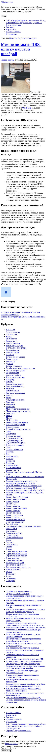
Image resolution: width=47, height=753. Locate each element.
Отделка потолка (13, 436)
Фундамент (11, 578)
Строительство (12, 558)
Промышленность (13, 468)
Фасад (8, 576)
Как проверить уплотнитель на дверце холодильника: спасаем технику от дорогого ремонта (25, 650)
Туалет (9, 572)
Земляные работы (13, 375)
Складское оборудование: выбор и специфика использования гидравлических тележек (25, 685)
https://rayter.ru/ (11, 744)
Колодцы (10, 388)
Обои (8, 431)
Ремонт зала (11, 504)
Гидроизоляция (12, 352)
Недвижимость (12, 427)
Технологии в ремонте (15, 565)
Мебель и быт (12, 420)
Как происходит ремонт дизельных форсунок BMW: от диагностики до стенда (25, 610)
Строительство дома (14, 560)
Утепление (10, 574)
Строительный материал (16, 553)
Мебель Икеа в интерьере (17, 422)
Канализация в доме (14, 384)
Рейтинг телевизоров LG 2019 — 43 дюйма (24, 492)
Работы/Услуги (12, 470)
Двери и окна (12, 359)
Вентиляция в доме (14, 345)
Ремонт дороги (12, 501)
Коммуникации (12, 391)
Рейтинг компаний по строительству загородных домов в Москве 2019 (21, 482)
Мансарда (10, 413)
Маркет (9, 416)
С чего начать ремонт (15, 522)
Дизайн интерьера (14, 366)
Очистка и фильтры (14, 449)
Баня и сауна (11, 339)
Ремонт (9, 495)
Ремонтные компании (15, 520)
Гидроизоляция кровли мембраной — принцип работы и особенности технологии (25, 624)
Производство (12, 465)
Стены (9, 547)
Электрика (10, 581)
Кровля (9, 395)
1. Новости (10, 330)
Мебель (9, 418)
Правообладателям (14, 719)
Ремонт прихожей (13, 513)
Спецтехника (11, 544)
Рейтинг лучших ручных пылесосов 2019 (23, 486)
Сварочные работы (14, 533)
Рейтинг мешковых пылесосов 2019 (21, 488)
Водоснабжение (13, 350)
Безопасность (11, 341)
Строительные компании (16, 551)
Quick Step (26, 108)
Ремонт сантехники (14, 515)
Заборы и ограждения (15, 370)
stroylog (8, 60)
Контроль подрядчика (15, 393)
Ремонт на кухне (13, 510)
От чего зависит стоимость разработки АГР (24, 659)
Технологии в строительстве (18, 567)
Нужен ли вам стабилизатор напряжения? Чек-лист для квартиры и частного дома (24, 662)
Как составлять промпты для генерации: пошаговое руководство (23, 689)
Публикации (11, 34)
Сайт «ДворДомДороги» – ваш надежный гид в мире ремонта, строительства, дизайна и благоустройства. (25, 22)
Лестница (10, 402)
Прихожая (10, 461)
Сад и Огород (12, 524)
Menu (4, 16)
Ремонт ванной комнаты (16, 499)
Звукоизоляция (12, 373)
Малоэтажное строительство (18, 411)
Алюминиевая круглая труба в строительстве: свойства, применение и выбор (25, 667)
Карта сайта (11, 29)
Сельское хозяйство (14, 538)
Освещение (11, 434)
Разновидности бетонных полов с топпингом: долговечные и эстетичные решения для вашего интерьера (25, 629)
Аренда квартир (13, 332)
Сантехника (11, 531)
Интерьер (10, 379)
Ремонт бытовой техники (17, 497)
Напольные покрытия (15, 425)
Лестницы (10, 404)
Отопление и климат (15, 445)
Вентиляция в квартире (16, 348)
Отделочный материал (27, 38)
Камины (9, 382)
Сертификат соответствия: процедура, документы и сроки (22, 671)
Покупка (10, 452)
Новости (13, 38)
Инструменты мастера (15, 377)
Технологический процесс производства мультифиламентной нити (23, 640)
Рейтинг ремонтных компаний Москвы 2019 (25, 490)
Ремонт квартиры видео (16, 508)
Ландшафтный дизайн (15, 400)
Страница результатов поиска (18, 731)
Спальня (9, 542)
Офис (8, 447)
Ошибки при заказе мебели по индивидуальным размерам (19, 592)
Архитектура (11, 334)
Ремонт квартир (13, 506)
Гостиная (10, 355)
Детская (9, 364)
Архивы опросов (13, 32)
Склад (8, 540)
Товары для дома (13, 569)
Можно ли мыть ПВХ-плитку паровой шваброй (21, 49)
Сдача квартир (12, 535)
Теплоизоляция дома (15, 562)
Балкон (9, 336)
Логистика (10, 407)
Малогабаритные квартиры (17, 409)
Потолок (9, 459)
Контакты (10, 27)
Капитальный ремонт (15, 386)
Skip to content (7, 2)
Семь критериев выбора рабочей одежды (23, 697)
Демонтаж (10, 361)
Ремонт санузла (12, 517)
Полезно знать (12, 456)
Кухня (8, 397)
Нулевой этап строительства (18, 429)
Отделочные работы (14, 438)
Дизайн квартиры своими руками (20, 368)
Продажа (10, 463)
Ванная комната (13, 343)
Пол (8, 454)
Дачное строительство (15, 357)
